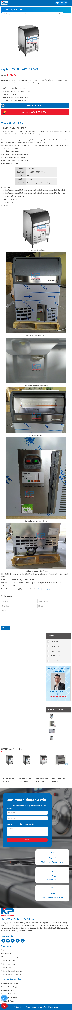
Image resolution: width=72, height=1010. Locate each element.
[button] (70, 3)
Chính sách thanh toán (9, 983)
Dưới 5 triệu (54, 642)
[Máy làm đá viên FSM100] (60, 765)
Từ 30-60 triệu (56, 656)
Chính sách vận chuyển (9, 987)
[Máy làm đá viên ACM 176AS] (29, 56)
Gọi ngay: (34, 112)
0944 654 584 (52, 880)
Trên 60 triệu (55, 661)
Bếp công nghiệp (7, 3)
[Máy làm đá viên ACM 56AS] (43, 765)
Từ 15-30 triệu (56, 651)
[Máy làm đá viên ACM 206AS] (27, 765)
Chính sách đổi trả (7, 990)
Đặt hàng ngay (34, 105)
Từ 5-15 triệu (55, 646)
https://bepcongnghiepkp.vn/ (47, 589)
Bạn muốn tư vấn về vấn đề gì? (20, 824)
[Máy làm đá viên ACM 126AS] (10, 765)
